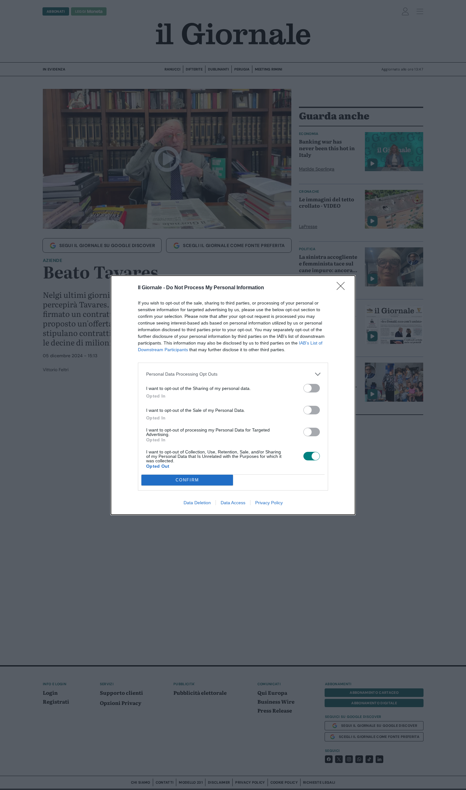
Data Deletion (197, 502)
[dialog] (233, 395)
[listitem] (233, 374)
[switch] (311, 388)
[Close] (343, 288)
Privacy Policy (269, 502)
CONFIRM (187, 480)
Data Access (233, 502)
